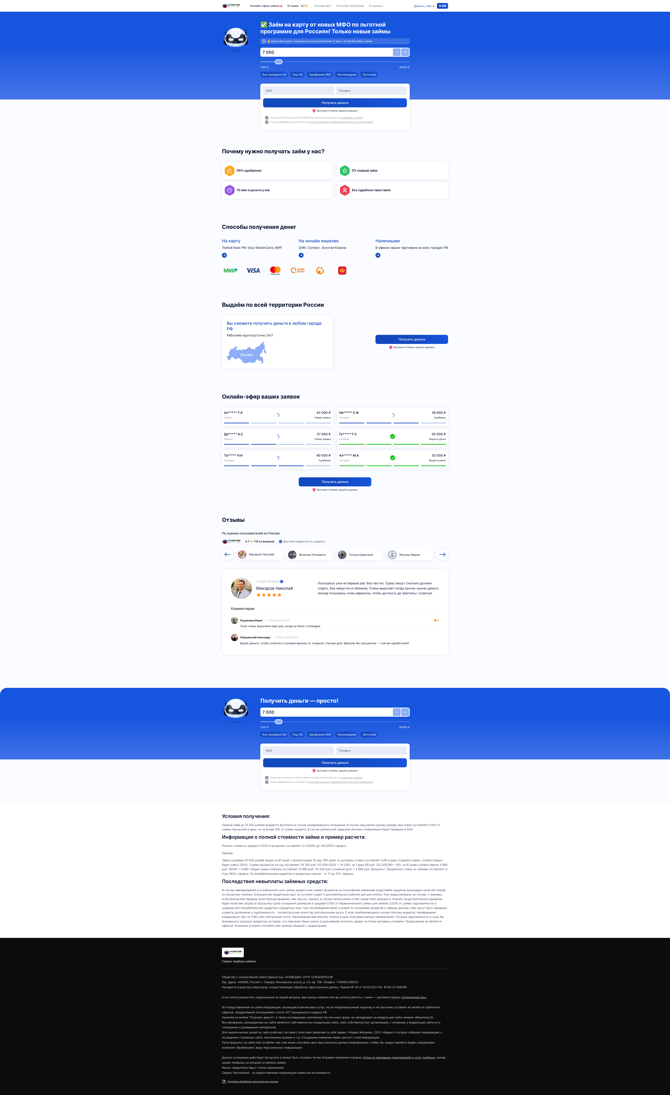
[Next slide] (442, 554)
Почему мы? (322, 6)
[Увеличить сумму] (405, 52)
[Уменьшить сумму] (397, 52)
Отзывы (296, 6)
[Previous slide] (227, 554)
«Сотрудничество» (413, 997)
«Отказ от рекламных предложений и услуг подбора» (399, 1057)
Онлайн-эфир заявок (264, 6)
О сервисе (376, 6)
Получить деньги (412, 339)
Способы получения (350, 6)
